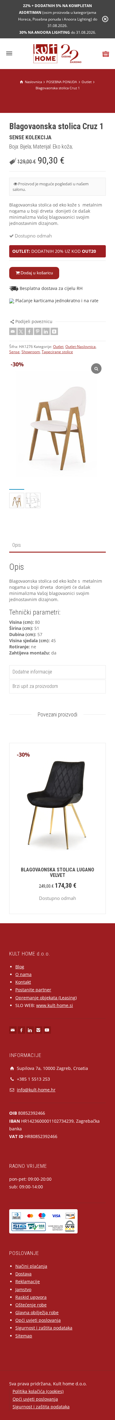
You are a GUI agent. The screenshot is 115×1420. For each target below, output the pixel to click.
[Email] (13, 331)
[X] (21, 331)
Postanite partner (33, 990)
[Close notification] (105, 19)
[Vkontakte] (54, 331)
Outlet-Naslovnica (80, 346)
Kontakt (23, 982)
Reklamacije (27, 1281)
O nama (23, 974)
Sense (14, 351)
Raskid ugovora (31, 1297)
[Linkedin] (46, 331)
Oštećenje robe (31, 1305)
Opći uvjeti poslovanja (38, 1320)
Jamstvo (23, 1289)
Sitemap (23, 1336)
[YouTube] (47, 1030)
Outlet (58, 346)
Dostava (23, 1274)
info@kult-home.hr (36, 1090)
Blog (19, 967)
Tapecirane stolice (57, 351)
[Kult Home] (57, 53)
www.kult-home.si (54, 1005)
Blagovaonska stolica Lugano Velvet (57, 872)
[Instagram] (38, 1030)
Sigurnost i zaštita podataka (43, 1328)
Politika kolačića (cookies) (38, 1391)
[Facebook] (29, 331)
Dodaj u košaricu (37, 272)
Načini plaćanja (31, 1266)
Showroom (30, 351)
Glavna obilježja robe (37, 1312)
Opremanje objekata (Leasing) (46, 998)
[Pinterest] (37, 331)
